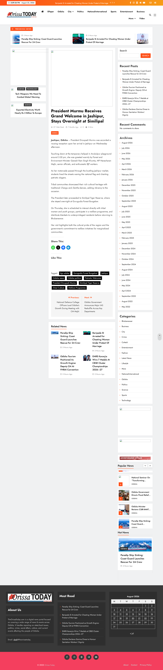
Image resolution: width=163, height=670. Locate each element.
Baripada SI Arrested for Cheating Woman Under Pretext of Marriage (81, 3)
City (69, 11)
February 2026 (128, 174)
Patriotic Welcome (93, 278)
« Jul (132, 633)
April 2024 (126, 290)
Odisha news (58, 278)
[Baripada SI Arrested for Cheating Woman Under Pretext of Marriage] (57, 39)
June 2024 (126, 280)
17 (114, 618)
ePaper (50, 11)
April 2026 (126, 164)
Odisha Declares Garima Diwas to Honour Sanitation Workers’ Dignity (135, 112)
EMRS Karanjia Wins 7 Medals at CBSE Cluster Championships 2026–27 (101, 363)
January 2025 (127, 243)
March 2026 (127, 169)
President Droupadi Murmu (64, 282)
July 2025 (126, 211)
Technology (32, 89)
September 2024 (129, 264)
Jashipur (104, 273)
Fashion (125, 353)
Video (142, 18)
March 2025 (127, 232)
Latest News (126, 358)
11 (120, 614)
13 (133, 614)
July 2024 (126, 275)
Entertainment (126, 11)
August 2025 (127, 206)
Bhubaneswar (127, 321)
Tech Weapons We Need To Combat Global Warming (28, 95)
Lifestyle (125, 363)
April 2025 (126, 227)
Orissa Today (50, 665)
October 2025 (127, 195)
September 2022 (129, 296)
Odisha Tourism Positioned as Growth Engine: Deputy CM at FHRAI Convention (69, 363)
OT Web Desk (58, 127)
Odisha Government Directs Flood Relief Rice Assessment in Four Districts (140, 493)
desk (15, 639)
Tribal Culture (58, 287)
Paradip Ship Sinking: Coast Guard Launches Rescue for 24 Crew (70, 338)
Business (141, 11)
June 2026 (126, 153)
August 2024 (127, 269)
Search (123, 50)
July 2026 (126, 148)
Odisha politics (74, 278)
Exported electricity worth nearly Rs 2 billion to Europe (28, 111)
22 (145, 618)
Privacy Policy (146, 665)
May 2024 (126, 285)
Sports (113, 11)
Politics (80, 11)
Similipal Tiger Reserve (89, 282)
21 (139, 618)
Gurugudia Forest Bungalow (85, 273)
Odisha (61, 11)
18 (120, 618)
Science (21, 89)
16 (152, 614)
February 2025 (128, 238)
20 (133, 618)
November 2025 (128, 190)
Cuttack (125, 342)
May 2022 (126, 306)
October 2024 (128, 259)
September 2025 (129, 201)
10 (114, 614)
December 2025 (128, 185)
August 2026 (127, 142)
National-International (97, 11)
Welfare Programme (77, 287)
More (131, 18)
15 (145, 614)
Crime (124, 337)
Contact (134, 665)
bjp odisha (64, 273)
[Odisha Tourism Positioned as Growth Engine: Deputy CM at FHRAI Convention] (121, 39)
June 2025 (126, 216)
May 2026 (126, 158)
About (125, 665)
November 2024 (129, 253)
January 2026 (127, 179)
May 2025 (126, 222)
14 (139, 614)
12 (127, 614)
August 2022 (127, 301)
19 (127, 618)
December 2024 (128, 248)
